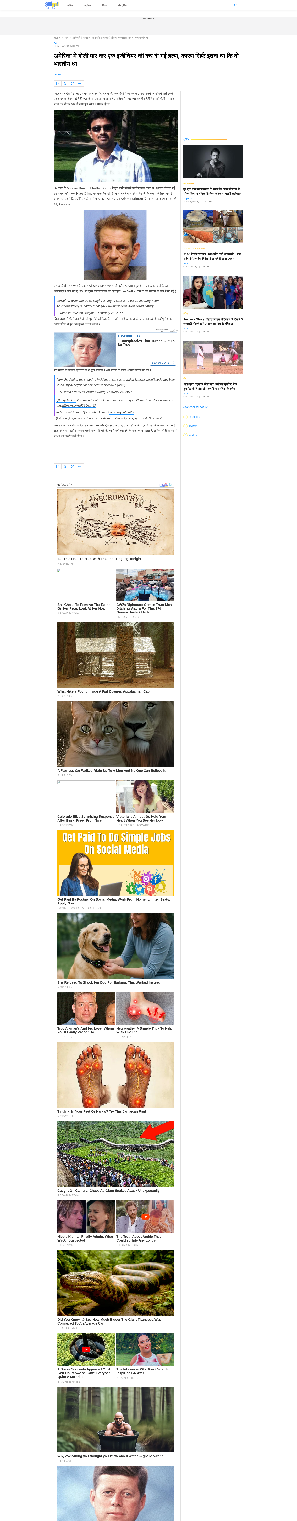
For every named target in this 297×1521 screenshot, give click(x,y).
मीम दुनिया (122, 5)
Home (57, 37)
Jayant (58, 74)
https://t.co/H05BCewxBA (79, 405)
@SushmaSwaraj (67, 306)
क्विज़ (104, 5)
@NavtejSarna (117, 306)
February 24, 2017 (119, 392)
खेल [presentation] (185, 378)
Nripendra (188, 198)
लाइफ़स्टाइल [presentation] (188, 183)
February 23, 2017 (110, 313)
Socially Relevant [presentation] (195, 248)
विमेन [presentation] (185, 313)
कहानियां (87, 5)
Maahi (186, 263)
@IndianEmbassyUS (93, 306)
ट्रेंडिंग (70, 5)
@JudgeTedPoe (66, 400)
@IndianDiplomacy (140, 306)
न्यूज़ (66, 37)
